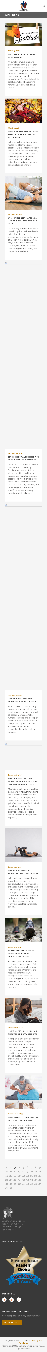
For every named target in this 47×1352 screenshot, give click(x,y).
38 (11, 1183)
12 (15, 1171)
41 (23, 1183)
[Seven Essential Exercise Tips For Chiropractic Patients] (23, 355)
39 (15, 1183)
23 (23, 1175)
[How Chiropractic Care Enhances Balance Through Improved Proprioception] (23, 756)
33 (27, 1179)
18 (40, 1171)
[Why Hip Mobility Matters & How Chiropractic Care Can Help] (23, 193)
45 (39, 1183)
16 (31, 1171)
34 (31, 1179)
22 (19, 1175)
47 (11, 1188)
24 (27, 1175)
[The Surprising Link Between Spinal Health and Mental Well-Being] (23, 111)
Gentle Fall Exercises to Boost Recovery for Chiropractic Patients (21, 953)
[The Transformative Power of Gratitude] (23, 34)
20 (11, 1175)
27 (39, 1175)
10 (7, 1171)
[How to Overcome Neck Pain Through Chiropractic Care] (23, 1010)
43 (31, 1183)
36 (39, 1179)
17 (36, 1171)
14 (23, 1171)
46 (6, 1188)
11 (11, 1171)
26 (35, 1175)
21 (15, 1175)
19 (7, 1175)
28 (6, 1179)
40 (19, 1183)
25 (31, 1175)
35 (35, 1179)
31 (19, 1179)
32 (23, 1179)
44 (35, 1183)
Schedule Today (12, 1322)
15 (27, 1171)
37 (7, 1183)
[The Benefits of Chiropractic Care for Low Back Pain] (23, 1092)
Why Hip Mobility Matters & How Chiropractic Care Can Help (22, 221)
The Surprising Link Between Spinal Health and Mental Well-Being (23, 134)
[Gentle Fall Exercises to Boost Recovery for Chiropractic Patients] (23, 930)
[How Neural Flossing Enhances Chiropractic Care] (23, 845)
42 (27, 1183)
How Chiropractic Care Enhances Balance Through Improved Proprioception (22, 781)
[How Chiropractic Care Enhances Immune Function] (23, 597)
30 (15, 1179)
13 (19, 1171)
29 (10, 1179)
